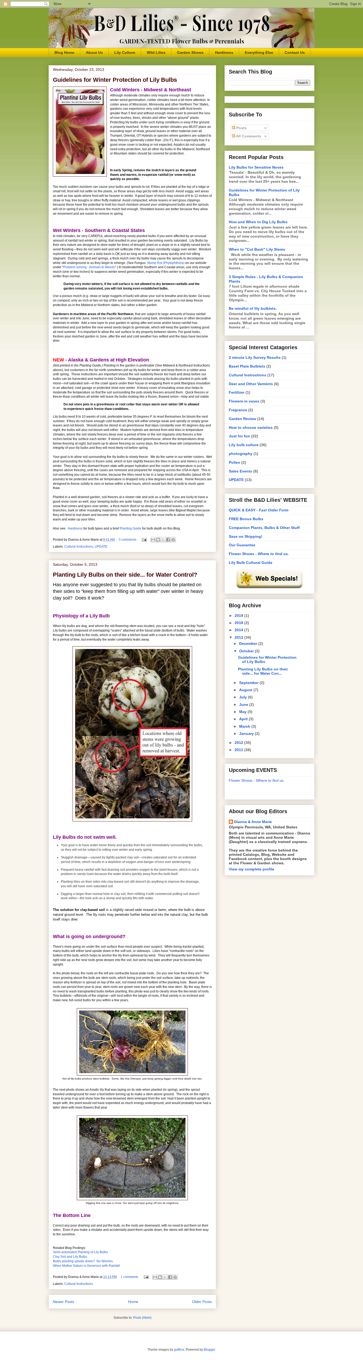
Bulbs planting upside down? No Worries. (83, 1261)
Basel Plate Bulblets (247, 366)
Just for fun (239, 436)
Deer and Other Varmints (251, 384)
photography (240, 453)
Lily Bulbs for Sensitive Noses (256, 167)
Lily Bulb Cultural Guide (250, 562)
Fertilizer (236, 392)
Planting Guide (130, 528)
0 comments (127, 539)
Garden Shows (190, 52)
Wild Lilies (156, 52)
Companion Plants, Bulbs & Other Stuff (264, 528)
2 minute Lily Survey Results (255, 357)
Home (133, 1302)
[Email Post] (143, 539)
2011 (239, 750)
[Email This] (153, 539)
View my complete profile (251, 869)
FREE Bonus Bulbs (246, 519)
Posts (241, 128)
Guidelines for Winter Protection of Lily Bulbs (115, 79)
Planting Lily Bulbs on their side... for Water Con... (263, 671)
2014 (239, 630)
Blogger (209, 1349)
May (243, 712)
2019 (239, 615)
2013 (239, 637)
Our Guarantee (242, 545)
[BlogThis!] (158, 539)
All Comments (248, 136)
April (244, 719)
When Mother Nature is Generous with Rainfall (86, 1266)
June (244, 704)
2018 (239, 623)
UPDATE (101, 546)
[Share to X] (163, 539)
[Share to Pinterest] (173, 539)
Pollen (234, 462)
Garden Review (242, 419)
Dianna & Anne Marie (253, 822)
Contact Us (295, 52)
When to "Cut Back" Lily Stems (257, 249)
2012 (239, 742)
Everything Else (259, 52)
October (247, 651)
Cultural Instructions (78, 546)
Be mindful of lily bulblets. (253, 308)
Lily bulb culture (244, 445)
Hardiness (224, 52)
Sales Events (240, 471)
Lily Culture (124, 52)
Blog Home (64, 52)
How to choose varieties (251, 427)
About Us (94, 52)
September (249, 683)
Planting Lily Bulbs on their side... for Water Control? (125, 574)
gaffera (179, 1349)
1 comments (129, 1277)
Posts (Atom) (142, 1318)
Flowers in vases (244, 401)
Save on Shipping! (245, 536)
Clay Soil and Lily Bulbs (70, 1257)
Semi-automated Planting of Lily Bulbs (80, 1252)
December (248, 643)
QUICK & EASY (258, 510)
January (247, 733)
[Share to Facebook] (168, 539)
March (245, 726)
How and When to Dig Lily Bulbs (258, 222)
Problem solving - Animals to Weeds (89, 267)
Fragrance (238, 410)
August (246, 690)
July (243, 697)
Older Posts (202, 1302)
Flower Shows (259, 554)
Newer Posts (63, 1302)
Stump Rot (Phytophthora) (165, 263)
